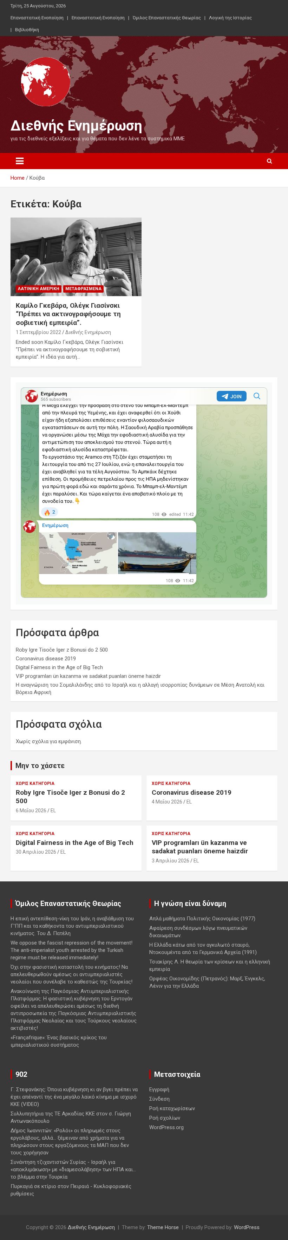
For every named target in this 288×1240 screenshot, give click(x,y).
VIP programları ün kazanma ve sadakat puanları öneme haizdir (88, 676)
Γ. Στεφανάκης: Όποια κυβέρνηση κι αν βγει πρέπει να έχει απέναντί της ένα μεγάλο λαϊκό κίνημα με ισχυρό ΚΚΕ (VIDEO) (74, 1096)
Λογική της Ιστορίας (230, 17)
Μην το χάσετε (40, 765)
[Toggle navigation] (20, 161)
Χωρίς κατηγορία (35, 783)
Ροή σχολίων (164, 1118)
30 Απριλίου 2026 (36, 852)
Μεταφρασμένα (83, 288)
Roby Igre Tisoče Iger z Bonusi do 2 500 (62, 650)
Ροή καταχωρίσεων (172, 1108)
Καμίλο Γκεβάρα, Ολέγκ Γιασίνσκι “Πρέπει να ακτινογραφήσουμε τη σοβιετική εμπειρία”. (68, 314)
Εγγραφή (159, 1089)
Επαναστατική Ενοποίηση (37, 17)
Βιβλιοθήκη (27, 29)
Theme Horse (163, 1227)
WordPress (247, 1227)
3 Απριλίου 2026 (170, 861)
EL (53, 810)
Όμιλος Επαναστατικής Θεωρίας (167, 17)
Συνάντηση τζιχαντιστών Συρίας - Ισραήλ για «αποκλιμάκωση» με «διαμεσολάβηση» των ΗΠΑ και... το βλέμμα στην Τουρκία (73, 1169)
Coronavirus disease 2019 (46, 658)
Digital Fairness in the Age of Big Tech (59, 667)
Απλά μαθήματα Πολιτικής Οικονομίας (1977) (202, 918)
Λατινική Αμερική (38, 288)
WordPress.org (166, 1127)
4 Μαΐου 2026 (167, 802)
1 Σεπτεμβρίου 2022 (38, 332)
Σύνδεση (159, 1099)
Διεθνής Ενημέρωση (76, 126)
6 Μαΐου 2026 (31, 810)
